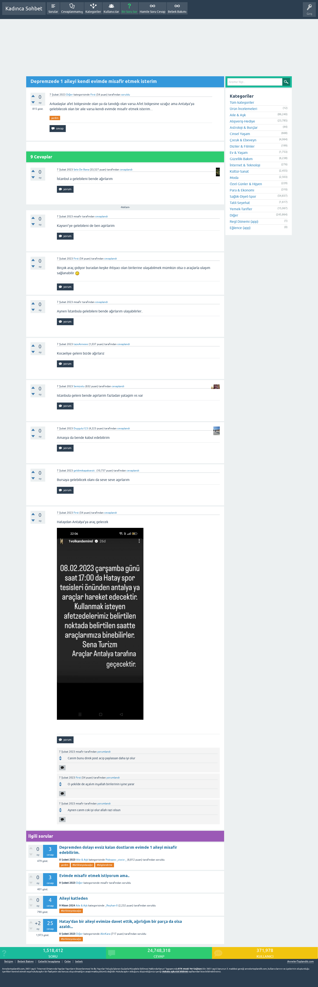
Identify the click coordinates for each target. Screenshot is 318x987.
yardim (54, 118)
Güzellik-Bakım (241, 159)
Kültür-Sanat (239, 171)
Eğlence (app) (240, 228)
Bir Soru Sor (129, 11)
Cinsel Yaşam (240, 134)
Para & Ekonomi (242, 190)
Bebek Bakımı (177, 11)
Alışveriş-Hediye (242, 121)
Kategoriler (93, 11)
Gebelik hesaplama (49, 961)
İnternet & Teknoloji (245, 165)
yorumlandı (104, 751)
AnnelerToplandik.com (300, 961)
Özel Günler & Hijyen (246, 184)
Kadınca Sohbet (23, 8)
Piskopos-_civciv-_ (116, 859)
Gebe (67, 961)
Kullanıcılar (111, 11)
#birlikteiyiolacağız (82, 865)
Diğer (69, 94)
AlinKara (105, 933)
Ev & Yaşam (239, 152)
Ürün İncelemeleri (243, 109)
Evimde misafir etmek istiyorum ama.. (94, 875)
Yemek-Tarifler (241, 209)
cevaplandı (126, 169)
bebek (79, 961)
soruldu (125, 94)
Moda (234, 178)
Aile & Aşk (82, 859)
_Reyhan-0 (111, 905)
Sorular (53, 11)
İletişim (8, 961)
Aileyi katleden (73, 898)
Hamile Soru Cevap (152, 11)
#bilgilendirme (104, 865)
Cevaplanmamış (72, 11)
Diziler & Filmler (242, 146)
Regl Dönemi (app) (244, 221)
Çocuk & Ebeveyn (243, 140)
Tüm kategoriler (242, 102)
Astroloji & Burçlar (244, 127)
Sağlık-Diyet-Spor (243, 196)
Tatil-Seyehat (240, 203)
